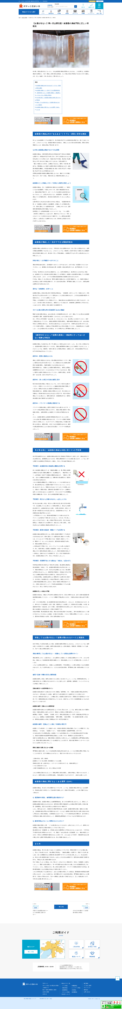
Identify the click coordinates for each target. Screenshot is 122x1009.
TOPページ (45, 983)
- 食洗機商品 (74, 992)
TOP (19, 17)
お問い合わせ (87, 991)
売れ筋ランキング (66, 994)
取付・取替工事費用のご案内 (49, 989)
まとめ (38, 109)
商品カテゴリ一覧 (66, 983)
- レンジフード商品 (75, 987)
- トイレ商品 (64, 985)
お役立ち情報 (24, 17)
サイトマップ (87, 987)
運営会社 (86, 989)
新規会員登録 (92, 1)
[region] (61, 12)
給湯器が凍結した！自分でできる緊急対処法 (48, 90)
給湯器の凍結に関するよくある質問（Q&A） (48, 107)
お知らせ (45, 994)
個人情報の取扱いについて (30, 998)
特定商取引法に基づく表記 (46, 998)
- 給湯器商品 (64, 990)
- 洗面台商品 (64, 987)
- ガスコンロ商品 (66, 992)
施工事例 (86, 983)
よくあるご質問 (87, 985)
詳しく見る (31, 951)
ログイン (100, 1)
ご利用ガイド (46, 987)
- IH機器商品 (74, 985)
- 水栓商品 (73, 990)
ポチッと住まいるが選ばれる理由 (50, 985)
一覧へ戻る (61, 906)
